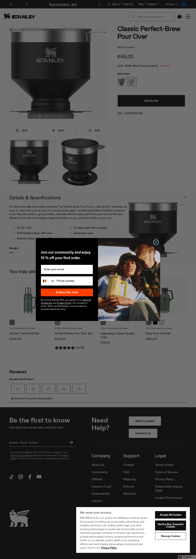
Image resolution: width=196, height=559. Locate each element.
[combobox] (48, 281)
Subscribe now (67, 292)
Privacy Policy (109, 547)
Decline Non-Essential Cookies (170, 525)
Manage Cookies (170, 536)
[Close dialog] (156, 242)
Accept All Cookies (170, 514)
